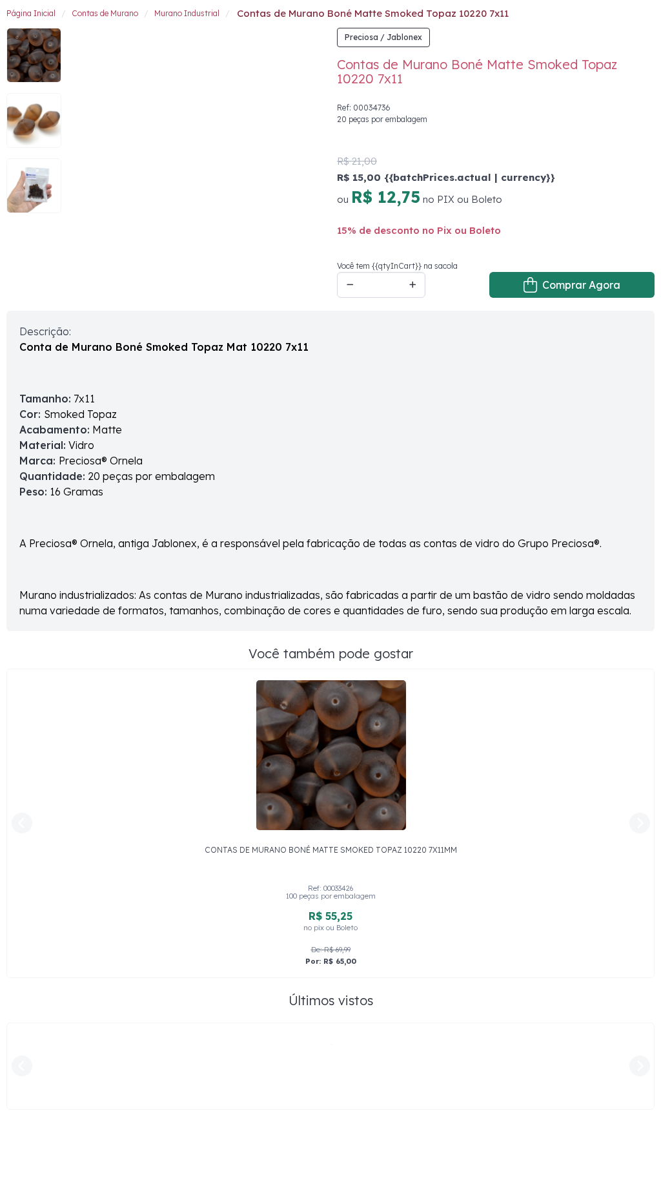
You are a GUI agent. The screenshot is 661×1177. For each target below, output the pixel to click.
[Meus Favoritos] (619, 22)
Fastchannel (562, 1150)
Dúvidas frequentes (196, 1134)
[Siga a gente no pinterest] (99, 1147)
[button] (645, 23)
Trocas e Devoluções (369, 1148)
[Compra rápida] (599, 22)
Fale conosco (183, 1119)
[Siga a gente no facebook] (14, 1147)
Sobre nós (176, 1104)
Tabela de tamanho (367, 1104)
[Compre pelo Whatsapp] (635, 1151)
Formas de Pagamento (373, 1134)
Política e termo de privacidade (221, 1148)
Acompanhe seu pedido (375, 1119)
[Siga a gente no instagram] (42, 1147)
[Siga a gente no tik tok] (71, 1147)
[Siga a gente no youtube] (128, 1147)
